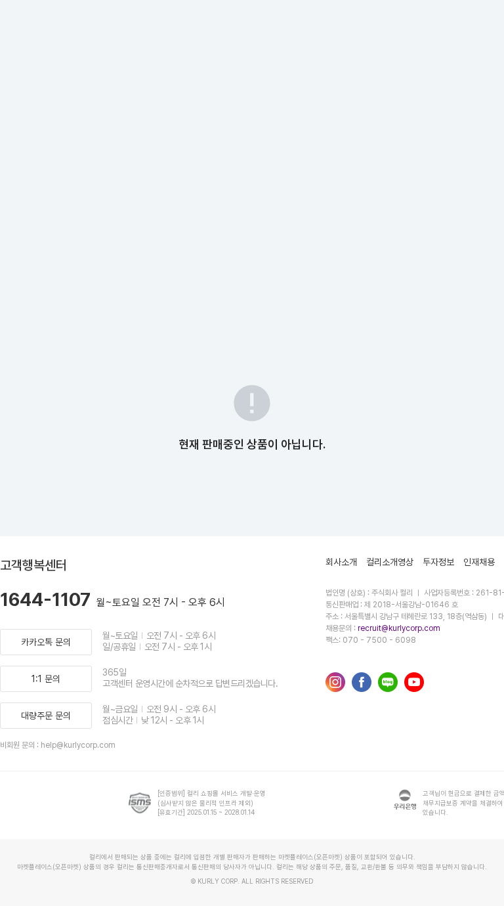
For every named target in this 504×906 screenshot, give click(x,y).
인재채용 (479, 562)
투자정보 (438, 562)
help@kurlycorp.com (78, 745)
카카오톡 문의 (46, 642)
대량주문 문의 (46, 715)
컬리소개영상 (389, 562)
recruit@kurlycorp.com (399, 628)
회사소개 (341, 562)
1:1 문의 (46, 679)
